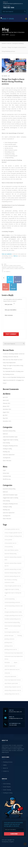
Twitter (10, 281)
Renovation (7, 662)
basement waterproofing (9, 430)
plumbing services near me (11, 649)
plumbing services (9, 646)
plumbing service (8, 642)
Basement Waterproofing (10, 553)
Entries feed (6, 473)
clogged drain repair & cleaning (10, 439)
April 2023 (5, 397)
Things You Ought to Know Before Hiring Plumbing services (13, 81)
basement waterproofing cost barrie (13, 569)
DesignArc (11, 841)
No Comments (7, 271)
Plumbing (19, 635)
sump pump (7, 673)
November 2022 (7, 409)
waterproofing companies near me (13, 687)
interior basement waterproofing (12, 622)
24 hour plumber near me (10, 543)
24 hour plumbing (9, 546)
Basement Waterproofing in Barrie (13, 572)
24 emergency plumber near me (12, 529)
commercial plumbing (10, 599)
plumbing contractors (9, 639)
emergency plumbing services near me (13, 615)
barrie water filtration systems (11, 550)
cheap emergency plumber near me (13, 585)
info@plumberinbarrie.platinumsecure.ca (13, 3)
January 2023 (6, 406)
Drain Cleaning (6, 442)
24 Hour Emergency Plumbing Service (13, 536)
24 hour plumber (8, 539)
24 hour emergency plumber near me (13, 532)
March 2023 (6, 400)
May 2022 (5, 418)
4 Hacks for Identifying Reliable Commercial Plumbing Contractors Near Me (13, 355)
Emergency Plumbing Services (10, 445)
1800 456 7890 (8, 7)
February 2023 (6, 403)
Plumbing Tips (6, 451)
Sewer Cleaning (7, 789)
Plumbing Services (7, 762)
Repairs (15, 662)
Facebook (17, 281)
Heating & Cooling (7, 448)
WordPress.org (6, 479)
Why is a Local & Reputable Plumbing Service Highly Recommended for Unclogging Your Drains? (14, 380)
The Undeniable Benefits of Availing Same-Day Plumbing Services (13, 373)
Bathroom (5, 433)
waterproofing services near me (12, 694)
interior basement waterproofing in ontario (13, 627)
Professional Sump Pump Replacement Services (14, 658)
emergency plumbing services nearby (13, 612)
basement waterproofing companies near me (13, 564)
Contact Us (6, 771)
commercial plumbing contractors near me (14, 607)
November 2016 (7, 421)
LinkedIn (13, 288)
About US (5, 768)
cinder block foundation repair (10, 436)
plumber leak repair (9, 635)
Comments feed (7, 476)
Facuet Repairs (7, 786)
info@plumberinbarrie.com (16, 718)
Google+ (5, 288)
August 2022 (6, 412)
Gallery (5, 765)
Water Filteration (7, 460)
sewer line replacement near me (12, 669)
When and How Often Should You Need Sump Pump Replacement (12, 361)
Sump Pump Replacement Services (13, 680)
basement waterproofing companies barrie (13, 558)
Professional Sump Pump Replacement (14, 653)
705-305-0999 (13, 725)
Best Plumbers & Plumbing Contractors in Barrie (11, 581)
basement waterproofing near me (12, 576)
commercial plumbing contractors (12, 602)
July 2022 (5, 415)
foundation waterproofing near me (13, 619)
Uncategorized (6, 457)
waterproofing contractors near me (13, 690)
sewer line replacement (9, 454)
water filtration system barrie (11, 683)
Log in (4, 470)
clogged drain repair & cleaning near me (13, 594)
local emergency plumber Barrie (12, 632)
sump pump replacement (10, 676)
